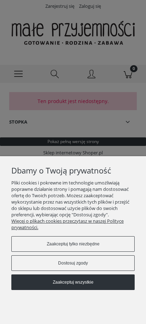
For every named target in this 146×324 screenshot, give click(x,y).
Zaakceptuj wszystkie (73, 282)
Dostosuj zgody (73, 263)
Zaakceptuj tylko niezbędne (73, 243)
